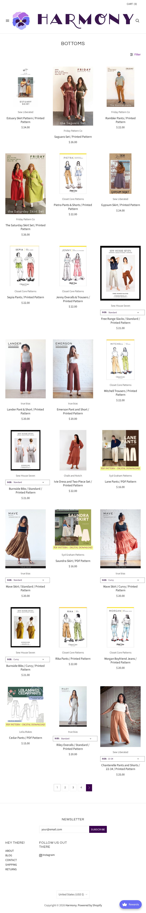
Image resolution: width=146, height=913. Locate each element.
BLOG (8, 855)
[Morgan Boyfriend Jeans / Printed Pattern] (120, 627)
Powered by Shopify (90, 905)
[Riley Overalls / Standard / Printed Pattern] (73, 706)
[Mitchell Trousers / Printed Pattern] (120, 359)
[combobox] (122, 312)
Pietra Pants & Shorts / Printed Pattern (73, 207)
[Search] (137, 20)
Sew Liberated (25, 112)
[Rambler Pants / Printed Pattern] (120, 87)
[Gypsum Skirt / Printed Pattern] (120, 173)
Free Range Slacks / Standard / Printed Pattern (120, 321)
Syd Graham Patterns (120, 476)
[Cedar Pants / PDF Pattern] (25, 706)
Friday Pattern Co (73, 131)
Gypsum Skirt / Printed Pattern (120, 205)
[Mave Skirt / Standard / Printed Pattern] (25, 538)
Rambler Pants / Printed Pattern (120, 120)
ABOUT (9, 851)
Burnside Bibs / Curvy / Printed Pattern (25, 668)
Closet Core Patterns (73, 199)
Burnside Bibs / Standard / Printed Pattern (25, 491)
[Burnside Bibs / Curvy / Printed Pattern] (25, 627)
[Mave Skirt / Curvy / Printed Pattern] (120, 538)
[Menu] (7, 20)
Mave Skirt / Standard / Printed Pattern (25, 588)
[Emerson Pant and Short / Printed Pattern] (73, 368)
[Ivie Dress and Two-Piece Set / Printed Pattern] (73, 450)
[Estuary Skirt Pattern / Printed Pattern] (25, 87)
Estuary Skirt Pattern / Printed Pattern (26, 120)
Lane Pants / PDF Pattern (120, 481)
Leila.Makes (25, 732)
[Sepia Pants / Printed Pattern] (25, 266)
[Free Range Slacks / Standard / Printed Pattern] (120, 273)
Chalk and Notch (73, 476)
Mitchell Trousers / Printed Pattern (120, 393)
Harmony (71, 905)
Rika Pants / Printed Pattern (72, 658)
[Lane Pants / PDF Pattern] (120, 450)
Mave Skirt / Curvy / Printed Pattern (120, 588)
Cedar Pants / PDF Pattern (25, 738)
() (132, 4)
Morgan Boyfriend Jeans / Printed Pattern (120, 660)
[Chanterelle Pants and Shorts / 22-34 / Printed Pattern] (120, 716)
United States (71, 894)
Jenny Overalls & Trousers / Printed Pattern (73, 299)
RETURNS (11, 869)
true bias (25, 403)
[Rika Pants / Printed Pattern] (73, 627)
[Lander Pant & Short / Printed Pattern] (25, 368)
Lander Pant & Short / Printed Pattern (25, 411)
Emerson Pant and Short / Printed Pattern (73, 411)
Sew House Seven (120, 306)
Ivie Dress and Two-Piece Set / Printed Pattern (73, 483)
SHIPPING (11, 865)
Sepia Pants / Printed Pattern (25, 297)
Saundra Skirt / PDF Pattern (73, 561)
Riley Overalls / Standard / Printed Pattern (72, 747)
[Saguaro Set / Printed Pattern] (73, 96)
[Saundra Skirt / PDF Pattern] (73, 529)
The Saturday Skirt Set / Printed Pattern (26, 227)
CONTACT (11, 860)
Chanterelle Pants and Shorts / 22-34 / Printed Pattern (120, 767)
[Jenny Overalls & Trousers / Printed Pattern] (73, 266)
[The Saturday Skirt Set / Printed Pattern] (25, 183)
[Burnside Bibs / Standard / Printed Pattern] (25, 450)
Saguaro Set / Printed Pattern (73, 137)
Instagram (48, 855)
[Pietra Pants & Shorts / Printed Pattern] (73, 173)
